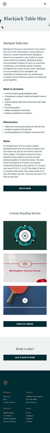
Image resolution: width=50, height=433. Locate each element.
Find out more (25, 324)
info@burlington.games (34, 396)
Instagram (29, 416)
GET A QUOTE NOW (25, 357)
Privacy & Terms (9, 402)
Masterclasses (8, 413)
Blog (5, 399)
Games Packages (9, 419)
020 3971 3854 (31, 399)
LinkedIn (29, 421)
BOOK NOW (25, 188)
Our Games (7, 416)
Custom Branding (9, 421)
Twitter (28, 413)
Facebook (29, 419)
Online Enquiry (31, 402)
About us (6, 396)
